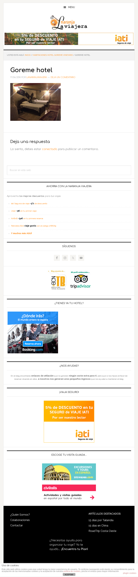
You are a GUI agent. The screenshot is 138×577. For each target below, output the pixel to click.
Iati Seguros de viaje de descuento (29, 203)
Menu (71, 7)
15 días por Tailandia (101, 520)
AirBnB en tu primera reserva (27, 218)
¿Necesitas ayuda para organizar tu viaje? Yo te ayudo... (68, 545)
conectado (49, 149)
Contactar (16, 525)
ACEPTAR (69, 575)
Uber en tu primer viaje (24, 211)
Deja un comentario (63, 77)
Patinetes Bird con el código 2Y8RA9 (33, 226)
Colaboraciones (20, 520)
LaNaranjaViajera (69, 22)
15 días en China (98, 525)
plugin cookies (129, 573)
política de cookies (71, 571)
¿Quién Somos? (20, 514)
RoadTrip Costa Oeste (102, 531)
